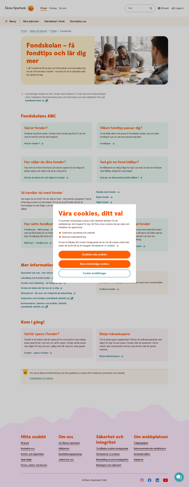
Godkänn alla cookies (94, 254)
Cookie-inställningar (94, 273)
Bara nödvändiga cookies (94, 264)
